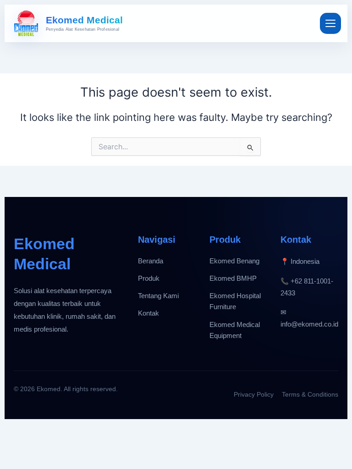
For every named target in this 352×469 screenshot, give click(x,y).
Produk (149, 278)
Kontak (148, 313)
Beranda (150, 261)
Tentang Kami (158, 296)
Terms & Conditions (310, 394)
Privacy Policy (254, 394)
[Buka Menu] (330, 23)
